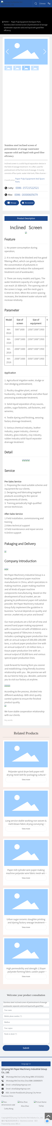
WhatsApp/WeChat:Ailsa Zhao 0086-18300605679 (24, 1081)
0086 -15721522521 (27, 188)
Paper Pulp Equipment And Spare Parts (26, 22)
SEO (35, 1121)
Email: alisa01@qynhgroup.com (18, 1089)
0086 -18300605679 (26, 194)
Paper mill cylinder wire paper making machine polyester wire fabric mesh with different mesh (26, 873)
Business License (26, 1121)
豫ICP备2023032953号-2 (10, 1121)
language (25, 1064)
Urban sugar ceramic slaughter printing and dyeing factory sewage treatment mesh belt (26, 922)
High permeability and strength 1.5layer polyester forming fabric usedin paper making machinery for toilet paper (26, 971)
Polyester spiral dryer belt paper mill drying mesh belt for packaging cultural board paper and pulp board (26, 774)
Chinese (42, 3)
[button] (44, 51)
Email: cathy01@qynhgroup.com (18, 1085)
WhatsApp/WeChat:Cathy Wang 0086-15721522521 (25, 1077)
